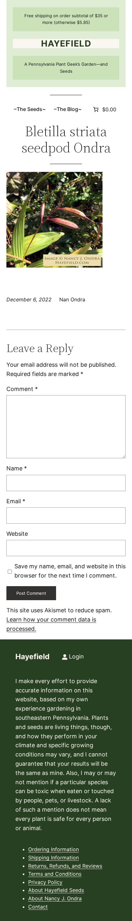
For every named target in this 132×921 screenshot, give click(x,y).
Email (15, 501)
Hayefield (66, 43)
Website (17, 533)
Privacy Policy (45, 882)
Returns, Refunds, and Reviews (65, 866)
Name (16, 468)
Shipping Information (53, 857)
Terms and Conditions (54, 874)
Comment (22, 389)
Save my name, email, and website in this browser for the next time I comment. (70, 571)
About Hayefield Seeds (56, 890)
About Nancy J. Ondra (55, 898)
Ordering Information (53, 849)
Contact (38, 906)
